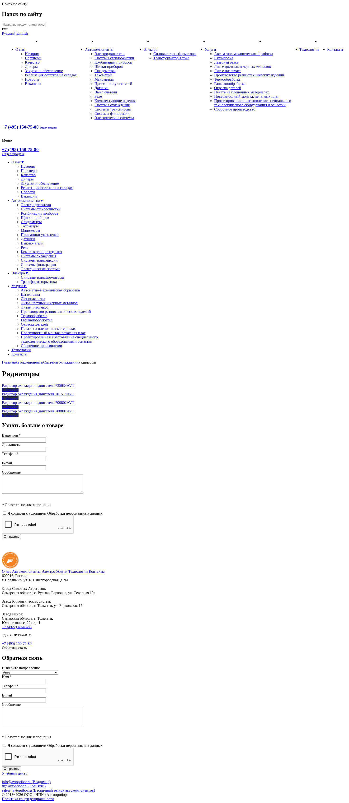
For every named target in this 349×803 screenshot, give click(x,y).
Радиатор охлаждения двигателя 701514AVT (38, 394)
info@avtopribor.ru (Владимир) (26, 782)
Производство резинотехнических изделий (249, 75)
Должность (11, 445)
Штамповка (223, 58)
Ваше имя (11, 435)
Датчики (101, 88)
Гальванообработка (229, 84)
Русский (8, 33)
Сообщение (11, 472)
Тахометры (103, 75)
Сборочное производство (234, 109)
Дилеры (31, 67)
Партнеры (33, 58)
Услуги (210, 49)
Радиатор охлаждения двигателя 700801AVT (38, 411)
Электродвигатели (109, 54)
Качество (32, 62)
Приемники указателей (113, 84)
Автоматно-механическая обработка (243, 54)
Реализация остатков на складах (51, 75)
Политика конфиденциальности (28, 799)
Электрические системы (114, 118)
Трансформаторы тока (171, 58)
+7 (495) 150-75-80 (29, 127)
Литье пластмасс (227, 71)
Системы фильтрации (112, 113)
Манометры (104, 79)
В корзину (10, 390)
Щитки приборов (108, 67)
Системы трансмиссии (112, 109)
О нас (20, 49)
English (22, 33)
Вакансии (33, 84)
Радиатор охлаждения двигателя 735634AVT (38, 385)
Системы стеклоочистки (114, 58)
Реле (98, 96)
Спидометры (104, 71)
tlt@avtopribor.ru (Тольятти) (24, 786)
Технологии (309, 49)
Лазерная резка (226, 62)
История (32, 54)
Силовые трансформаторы (174, 54)
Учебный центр (14, 773)
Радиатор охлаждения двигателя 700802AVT (38, 403)
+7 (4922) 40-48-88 (17, 627)
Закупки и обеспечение (44, 71)
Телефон (10, 454)
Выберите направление (21, 668)
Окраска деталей (227, 88)
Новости (32, 79)
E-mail (7, 463)
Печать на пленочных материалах (241, 92)
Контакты (335, 49)
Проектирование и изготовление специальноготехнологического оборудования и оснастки (252, 103)
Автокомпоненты (99, 49)
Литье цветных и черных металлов (242, 67)
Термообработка (227, 79)
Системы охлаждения (112, 105)
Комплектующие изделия (115, 101)
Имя (7, 677)
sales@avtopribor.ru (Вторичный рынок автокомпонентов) (48, 790)
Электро (150, 49)
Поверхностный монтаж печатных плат (246, 96)
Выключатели (105, 92)
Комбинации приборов (113, 62)
